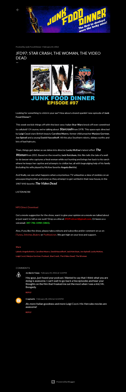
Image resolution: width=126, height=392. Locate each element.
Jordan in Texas (33, 273)
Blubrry (36, 234)
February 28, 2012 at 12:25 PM (49, 299)
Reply (29, 292)
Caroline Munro (42, 251)
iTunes (19, 234)
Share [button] (18, 247)
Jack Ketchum (73, 251)
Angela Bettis (28, 251)
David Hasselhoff (58, 251)
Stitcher (27, 234)
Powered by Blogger (65, 382)
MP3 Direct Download (27, 207)
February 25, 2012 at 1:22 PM (54, 273)
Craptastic (30, 299)
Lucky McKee (97, 251)
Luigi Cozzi (21, 256)
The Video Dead (67, 256)
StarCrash (54, 256)
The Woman (81, 256)
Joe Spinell (85, 251)
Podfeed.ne (49, 234)
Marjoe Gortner (33, 256)
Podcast (45, 256)
